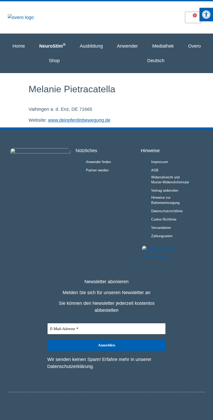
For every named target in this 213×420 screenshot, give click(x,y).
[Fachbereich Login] (121, 17)
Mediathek (163, 46)
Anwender (127, 46)
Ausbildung (91, 46)
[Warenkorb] (193, 17)
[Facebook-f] (200, 405)
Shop (54, 60)
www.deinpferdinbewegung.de (79, 120)
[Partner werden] (145, 17)
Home (18, 46)
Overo (194, 46)
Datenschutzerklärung (70, 366)
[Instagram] (191, 405)
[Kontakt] (169, 17)
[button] (206, 14)
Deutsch (155, 60)
